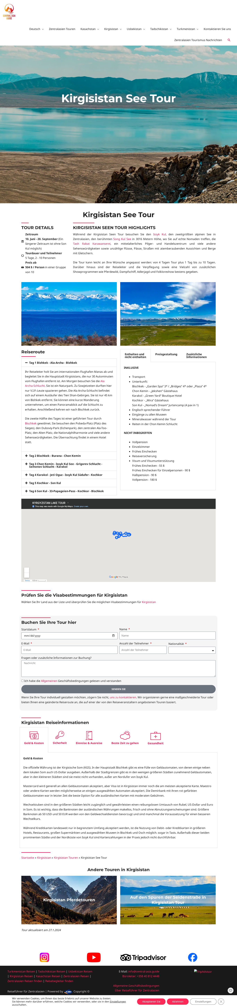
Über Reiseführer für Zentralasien (137, 990)
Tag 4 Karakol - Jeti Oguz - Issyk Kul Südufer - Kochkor (65, 475)
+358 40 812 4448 (148, 976)
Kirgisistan (149, 602)
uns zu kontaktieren (123, 697)
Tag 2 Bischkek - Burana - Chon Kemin (55, 456)
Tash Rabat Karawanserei (92, 244)
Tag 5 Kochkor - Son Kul (45, 483)
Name (123, 629)
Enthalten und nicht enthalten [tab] (135, 355)
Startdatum (29, 629)
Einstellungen (118, 1001)
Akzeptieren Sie (151, 1001)
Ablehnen (177, 1001)
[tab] (34, 740)
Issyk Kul (159, 234)
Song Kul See (122, 239)
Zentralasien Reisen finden (24, 981)
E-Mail (25, 643)
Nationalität (176, 644)
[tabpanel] (168, 426)
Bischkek (31, 423)
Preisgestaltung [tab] (166, 354)
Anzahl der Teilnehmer (134, 643)
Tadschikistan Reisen (51, 971)
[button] (229, 40)
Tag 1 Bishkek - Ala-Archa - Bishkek (53, 363)
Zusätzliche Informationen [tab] (196, 355)
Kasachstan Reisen (48, 976)
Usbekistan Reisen (80, 971)
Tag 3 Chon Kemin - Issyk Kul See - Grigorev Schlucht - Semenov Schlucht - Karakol (65, 465)
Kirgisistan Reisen (21, 976)
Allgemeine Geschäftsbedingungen (136, 986)
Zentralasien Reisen (76, 976)
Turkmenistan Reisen (21, 971)
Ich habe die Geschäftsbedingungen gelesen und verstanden (72, 681)
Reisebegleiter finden (59, 981)
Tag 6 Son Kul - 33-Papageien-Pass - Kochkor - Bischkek (66, 491)
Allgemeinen (49, 681)
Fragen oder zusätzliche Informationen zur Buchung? (56, 658)
